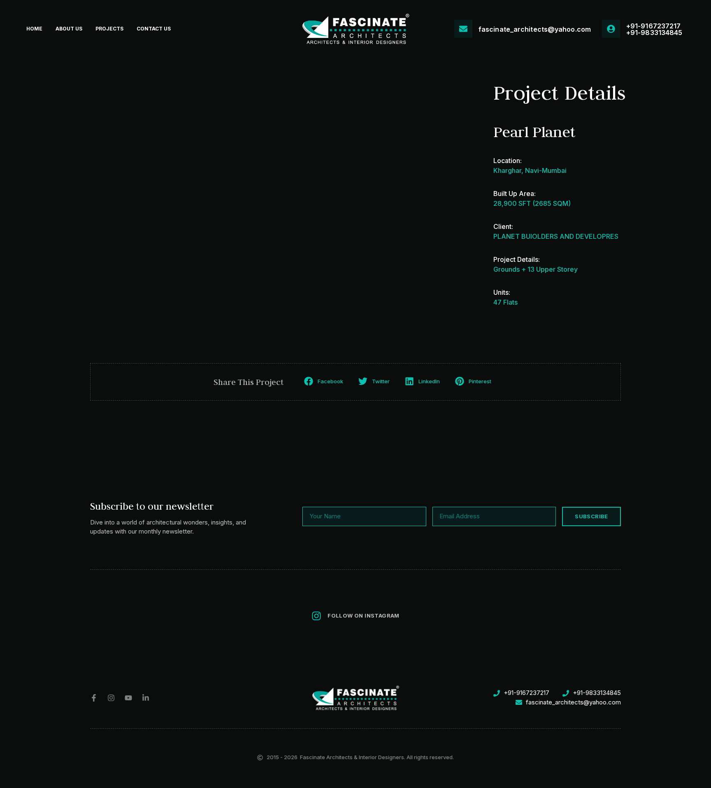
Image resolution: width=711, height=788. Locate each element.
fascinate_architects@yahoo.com (535, 29)
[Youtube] (128, 698)
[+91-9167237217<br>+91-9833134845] (611, 29)
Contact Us (154, 29)
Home (34, 29)
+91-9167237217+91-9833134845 (654, 29)
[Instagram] (111, 698)
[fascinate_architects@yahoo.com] (463, 29)
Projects (109, 29)
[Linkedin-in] (145, 698)
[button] (324, 381)
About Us (69, 29)
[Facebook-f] (94, 698)
